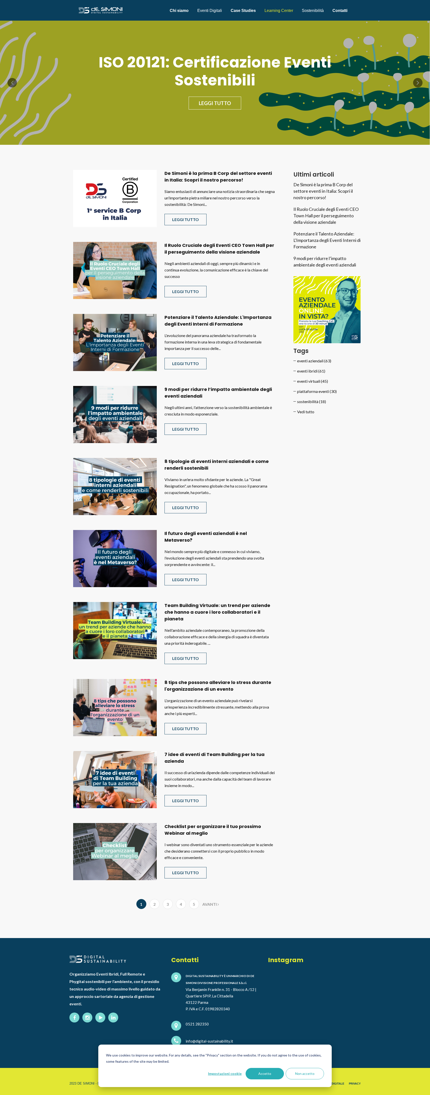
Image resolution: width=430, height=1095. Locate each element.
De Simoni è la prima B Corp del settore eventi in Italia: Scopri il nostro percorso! (323, 191)
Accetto (264, 1073)
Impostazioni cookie (225, 1073)
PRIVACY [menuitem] (355, 1083)
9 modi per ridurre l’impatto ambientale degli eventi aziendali (324, 261)
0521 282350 (197, 1024)
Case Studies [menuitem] (243, 10)
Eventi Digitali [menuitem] (209, 10)
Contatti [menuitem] (339, 10)
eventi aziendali (314, 360)
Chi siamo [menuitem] (179, 10)
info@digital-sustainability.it (209, 1041)
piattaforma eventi (317, 391)
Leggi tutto (215, 103)
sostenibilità (311, 401)
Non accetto (305, 1073)
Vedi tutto (305, 411)
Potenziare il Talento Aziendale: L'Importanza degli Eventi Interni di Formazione (327, 240)
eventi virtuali (312, 381)
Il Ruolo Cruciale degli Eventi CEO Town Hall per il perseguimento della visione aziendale (326, 215)
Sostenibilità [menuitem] (313, 10)
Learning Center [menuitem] (279, 10)
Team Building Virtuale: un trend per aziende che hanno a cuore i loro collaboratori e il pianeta (217, 612)
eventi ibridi (311, 371)
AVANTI (209, 904)
